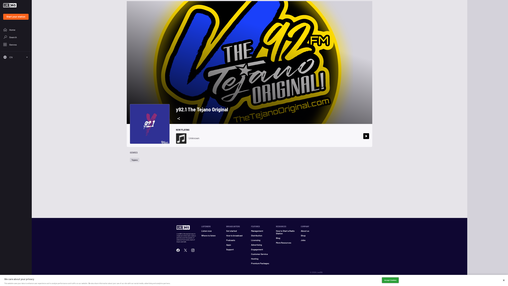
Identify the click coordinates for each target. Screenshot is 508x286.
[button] (134, 160)
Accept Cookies (390, 280)
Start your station (15, 16)
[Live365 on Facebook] (178, 250)
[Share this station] (178, 118)
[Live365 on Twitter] (185, 250)
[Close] (504, 280)
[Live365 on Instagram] (193, 250)
